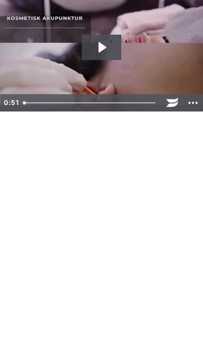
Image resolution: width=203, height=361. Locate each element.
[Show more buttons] (192, 102)
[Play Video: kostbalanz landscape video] (101, 47)
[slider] (90, 102)
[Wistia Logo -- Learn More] (172, 102)
